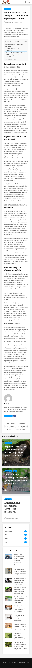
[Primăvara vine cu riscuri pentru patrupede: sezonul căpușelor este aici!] (8, 635)
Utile (15, 471)
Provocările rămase (11, 59)
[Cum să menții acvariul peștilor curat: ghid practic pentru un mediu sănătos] (16, 481)
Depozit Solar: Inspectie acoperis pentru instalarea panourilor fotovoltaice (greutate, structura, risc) (19, 560)
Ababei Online (22, 662)
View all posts (8, 416)
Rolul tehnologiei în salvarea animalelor (14, 56)
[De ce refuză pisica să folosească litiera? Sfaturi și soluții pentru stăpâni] (8, 580)
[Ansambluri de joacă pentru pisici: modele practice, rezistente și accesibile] (8, 571)
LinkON (19, 664)
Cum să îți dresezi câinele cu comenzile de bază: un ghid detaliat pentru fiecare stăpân (20, 646)
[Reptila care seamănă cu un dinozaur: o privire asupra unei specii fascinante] (16, 452)
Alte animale (7, 9)
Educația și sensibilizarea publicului (15, 52)
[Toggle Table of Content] (25, 41)
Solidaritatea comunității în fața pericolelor (14, 45)
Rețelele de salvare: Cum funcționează (12, 49)
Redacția (8, 22)
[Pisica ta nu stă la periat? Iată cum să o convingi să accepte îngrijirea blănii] (8, 616)
